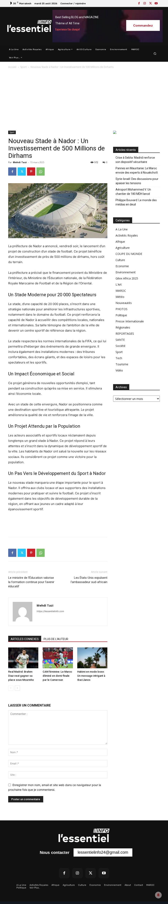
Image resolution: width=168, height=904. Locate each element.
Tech (119, 358)
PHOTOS (121, 309)
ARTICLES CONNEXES (25, 639)
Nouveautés (124, 303)
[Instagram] (145, 3)
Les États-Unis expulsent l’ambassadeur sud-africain (89, 580)
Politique (121, 315)
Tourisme (122, 364)
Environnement (126, 272)
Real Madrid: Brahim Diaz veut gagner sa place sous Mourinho (21, 675)
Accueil (12, 67)
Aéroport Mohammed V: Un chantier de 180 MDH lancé (133, 191)
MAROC (121, 291)
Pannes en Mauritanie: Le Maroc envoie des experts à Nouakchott (137, 170)
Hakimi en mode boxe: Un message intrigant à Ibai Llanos (91, 675)
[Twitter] (150, 3)
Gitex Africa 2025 (127, 278)
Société (120, 346)
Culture (120, 260)
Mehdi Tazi (20, 162)
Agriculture (123, 248)
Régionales (123, 327)
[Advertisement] (84, 100)
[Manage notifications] (158, 895)
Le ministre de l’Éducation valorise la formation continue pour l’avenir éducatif (31, 582)
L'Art (119, 284)
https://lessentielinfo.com (50, 611)
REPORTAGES (125, 333)
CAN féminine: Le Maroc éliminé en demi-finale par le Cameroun (57, 675)
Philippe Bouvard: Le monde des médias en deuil (136, 202)
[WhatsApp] (40, 171)
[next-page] (17, 688)
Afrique (120, 241)
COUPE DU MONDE (129, 254)
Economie (122, 266)
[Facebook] (139, 3)
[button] (155, 53)
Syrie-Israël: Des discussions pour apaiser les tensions (137, 181)
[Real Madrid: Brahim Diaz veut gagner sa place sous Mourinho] (23, 657)
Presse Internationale (130, 321)
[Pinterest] (31, 171)
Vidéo (119, 370)
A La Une (122, 229)
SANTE (120, 340)
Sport (23, 67)
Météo (120, 297)
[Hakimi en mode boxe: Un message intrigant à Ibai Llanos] (92, 657)
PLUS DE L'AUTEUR (56, 639)
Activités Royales (127, 235)
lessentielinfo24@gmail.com (103, 852)
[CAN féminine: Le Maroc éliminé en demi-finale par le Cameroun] (58, 657)
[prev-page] (10, 688)
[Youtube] (156, 3)
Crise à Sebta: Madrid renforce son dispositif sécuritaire (135, 160)
